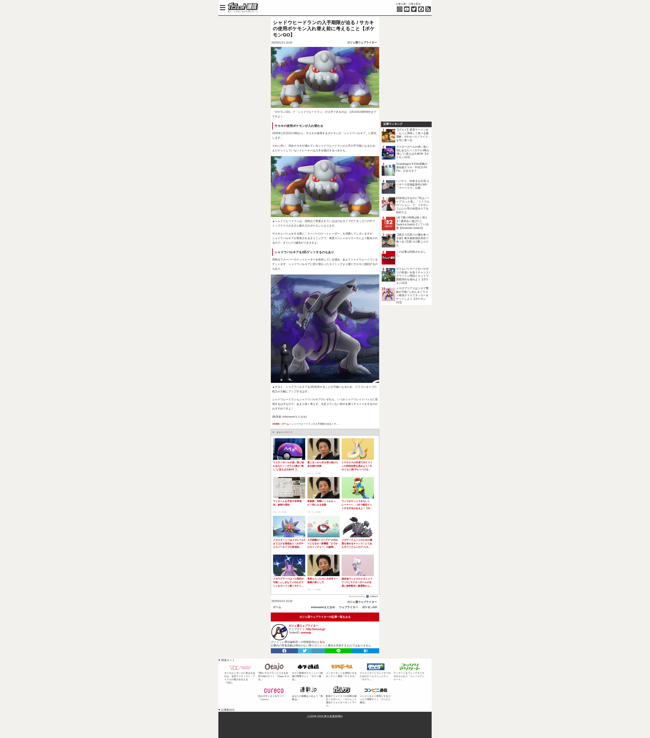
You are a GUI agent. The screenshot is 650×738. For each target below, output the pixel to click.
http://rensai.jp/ (315, 629)
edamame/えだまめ (323, 607)
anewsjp (306, 632)
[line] (338, 650)
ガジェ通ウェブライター (362, 42)
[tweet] (304, 650)
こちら (321, 641)
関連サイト (228, 660)
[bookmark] (365, 650)
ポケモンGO (369, 607)
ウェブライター (348, 607)
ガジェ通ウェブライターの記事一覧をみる (325, 616)
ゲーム (277, 607)
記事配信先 (228, 709)
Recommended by (357, 596)
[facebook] (284, 650)
